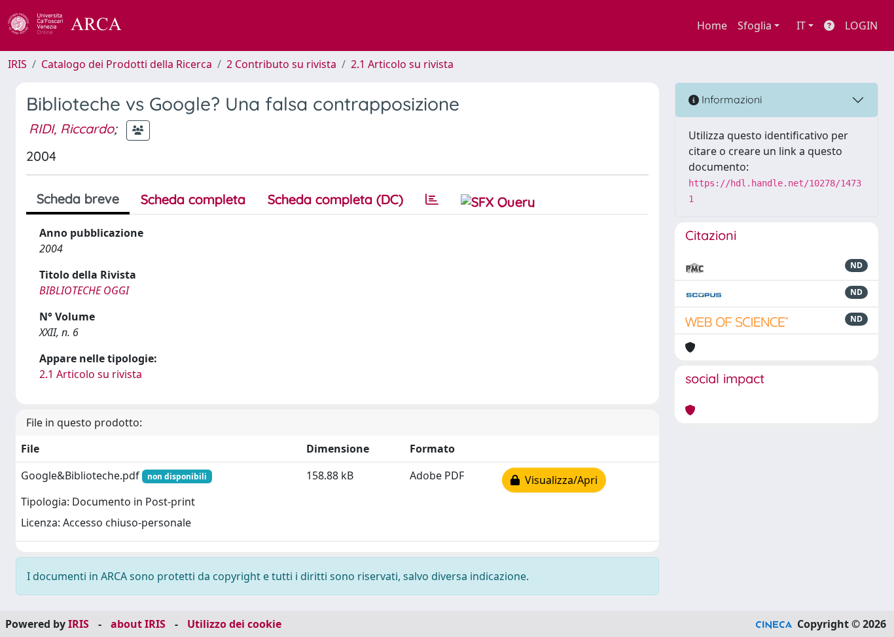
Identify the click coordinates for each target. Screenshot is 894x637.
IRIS (17, 64)
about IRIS (138, 624)
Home (712, 25)
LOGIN (861, 25)
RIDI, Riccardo (71, 128)
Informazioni (730, 99)
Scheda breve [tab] (78, 198)
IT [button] (801, 25)
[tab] (432, 199)
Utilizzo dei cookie (234, 624)
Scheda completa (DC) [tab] (335, 199)
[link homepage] (72, 25)
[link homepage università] (157, 25)
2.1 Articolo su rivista (402, 64)
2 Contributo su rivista (281, 64)
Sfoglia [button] (755, 25)
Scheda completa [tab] (193, 199)
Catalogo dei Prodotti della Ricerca (126, 64)
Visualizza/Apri (559, 480)
